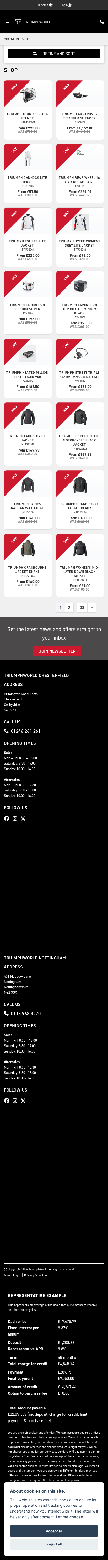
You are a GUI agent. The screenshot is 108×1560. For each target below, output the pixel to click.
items (43, 5)
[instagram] (16, 818)
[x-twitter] (24, 818)
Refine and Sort (58, 53)
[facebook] (8, 818)
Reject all (54, 1544)
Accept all (54, 1531)
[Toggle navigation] (7, 21)
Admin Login (12, 1275)
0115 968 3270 (26, 1013)
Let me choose (69, 1517)
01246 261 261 (26, 731)
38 (82, 607)
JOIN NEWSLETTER (57, 651)
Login (64, 5)
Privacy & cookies (36, 1275)
